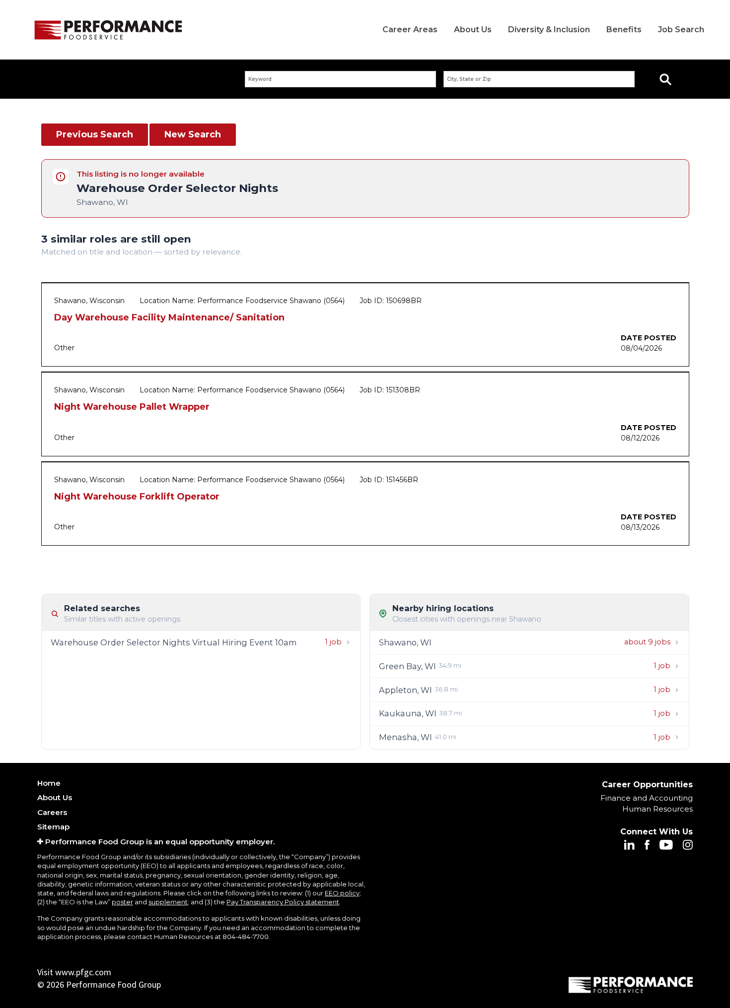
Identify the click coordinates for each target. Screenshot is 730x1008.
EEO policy (342, 893)
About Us (473, 29)
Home (49, 783)
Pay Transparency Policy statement (282, 902)
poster (122, 902)
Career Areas (410, 29)
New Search (192, 134)
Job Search (681, 29)
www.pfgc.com (83, 972)
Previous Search (94, 134)
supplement (168, 902)
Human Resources (657, 809)
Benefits (624, 29)
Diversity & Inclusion (549, 29)
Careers (52, 812)
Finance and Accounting (646, 798)
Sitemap (53, 826)
